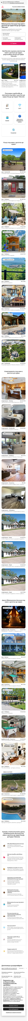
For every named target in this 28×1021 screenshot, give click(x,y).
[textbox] (7, 39)
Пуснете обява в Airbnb (18, 6)
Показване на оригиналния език (16, 3)
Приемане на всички (13, 1005)
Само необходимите (13, 1009)
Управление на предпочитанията (13, 1012)
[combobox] (13, 35)
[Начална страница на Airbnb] (3, 7)
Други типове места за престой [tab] (9, 968)
